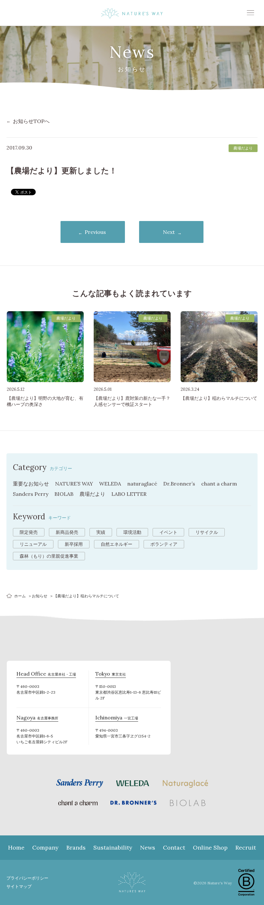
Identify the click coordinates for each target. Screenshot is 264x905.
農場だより (92, 494)
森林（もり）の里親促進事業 (49, 556)
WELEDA (110, 483)
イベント (168, 532)
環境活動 (132, 532)
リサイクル (206, 532)
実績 (100, 532)
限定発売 (29, 532)
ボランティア (163, 544)
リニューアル (33, 544)
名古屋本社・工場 (46, 674)
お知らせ (39, 595)
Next (169, 232)
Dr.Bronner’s (179, 483)
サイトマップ (19, 886)
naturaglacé (142, 483)
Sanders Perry (30, 494)
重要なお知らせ (31, 483)
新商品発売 (67, 532)
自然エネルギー (116, 544)
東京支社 (110, 674)
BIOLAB (63, 494)
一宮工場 (116, 718)
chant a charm (219, 483)
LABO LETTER (128, 494)
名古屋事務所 (37, 718)
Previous (95, 232)
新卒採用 (74, 544)
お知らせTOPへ (31, 121)
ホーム (20, 595)
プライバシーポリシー (27, 878)
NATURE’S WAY (74, 483)
